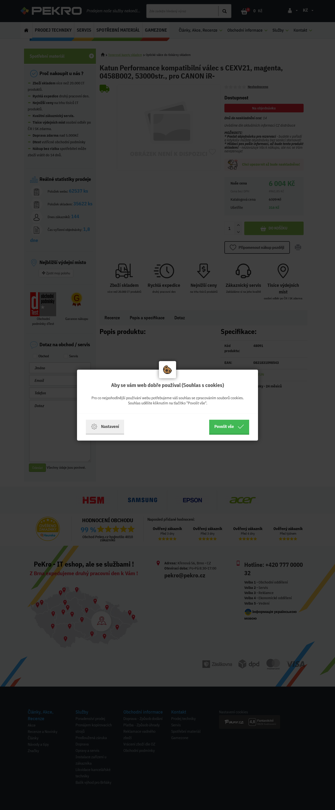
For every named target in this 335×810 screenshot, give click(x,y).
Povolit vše (224, 426)
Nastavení (110, 426)
